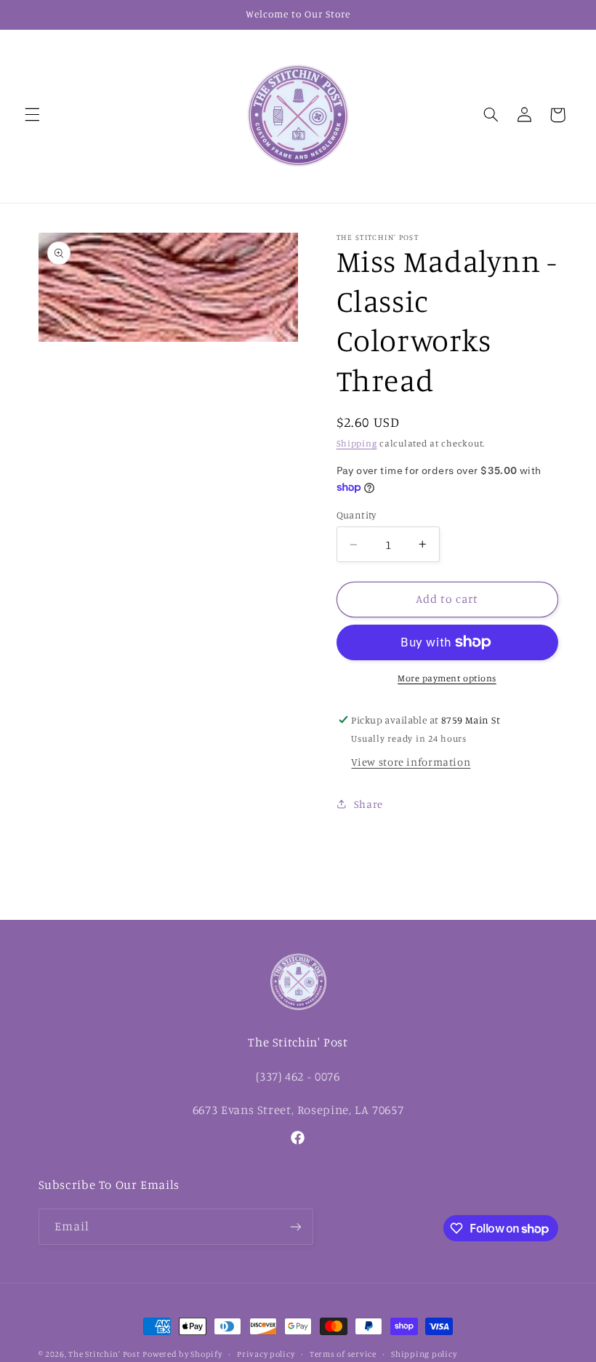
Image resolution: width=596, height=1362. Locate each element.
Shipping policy (423, 1354)
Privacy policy (265, 1354)
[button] (32, 115)
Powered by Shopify (182, 1354)
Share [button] (368, 804)
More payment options (447, 678)
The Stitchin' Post (104, 1354)
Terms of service (343, 1354)
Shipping (357, 443)
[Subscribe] (295, 1226)
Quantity (356, 515)
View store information (410, 762)
